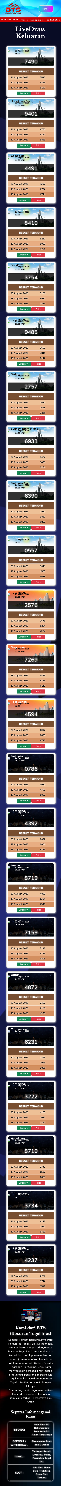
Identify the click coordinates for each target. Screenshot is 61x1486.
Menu (45, 8)
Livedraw (23, 93)
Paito (38, 93)
